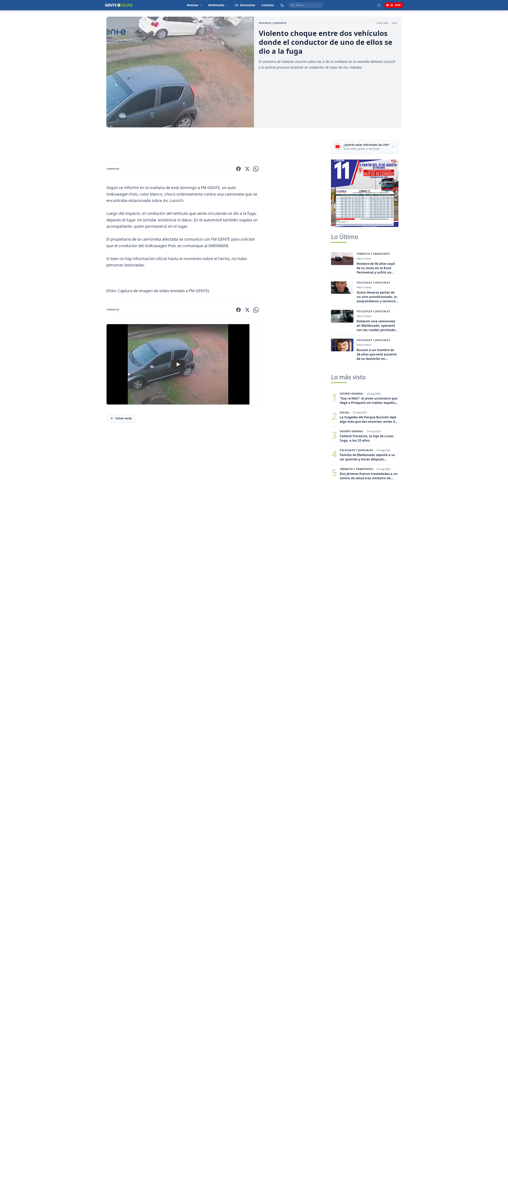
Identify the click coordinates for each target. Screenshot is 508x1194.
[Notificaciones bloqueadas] (379, 5)
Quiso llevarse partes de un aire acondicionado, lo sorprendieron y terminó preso (377, 296)
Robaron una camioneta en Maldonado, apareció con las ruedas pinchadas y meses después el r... (377, 325)
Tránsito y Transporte (373, 254)
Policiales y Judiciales (273, 23)
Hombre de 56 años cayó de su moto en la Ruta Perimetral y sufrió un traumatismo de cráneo (376, 268)
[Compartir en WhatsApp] (256, 169)
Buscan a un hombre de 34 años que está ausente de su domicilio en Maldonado (377, 354)
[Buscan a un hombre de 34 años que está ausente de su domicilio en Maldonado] (342, 345)
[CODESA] (364, 193)
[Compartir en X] (247, 168)
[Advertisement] (217, 146)
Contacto (268, 5)
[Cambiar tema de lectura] (282, 5)
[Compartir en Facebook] (238, 169)
